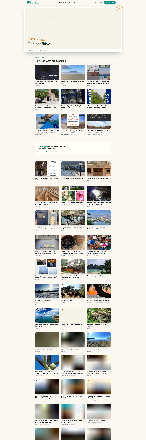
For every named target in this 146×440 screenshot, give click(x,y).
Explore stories (62, 2)
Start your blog (110, 2)
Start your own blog (44, 151)
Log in (100, 2)
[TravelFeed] (33, 2)
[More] (117, 2)
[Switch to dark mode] (96, 2)
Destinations (71, 2)
